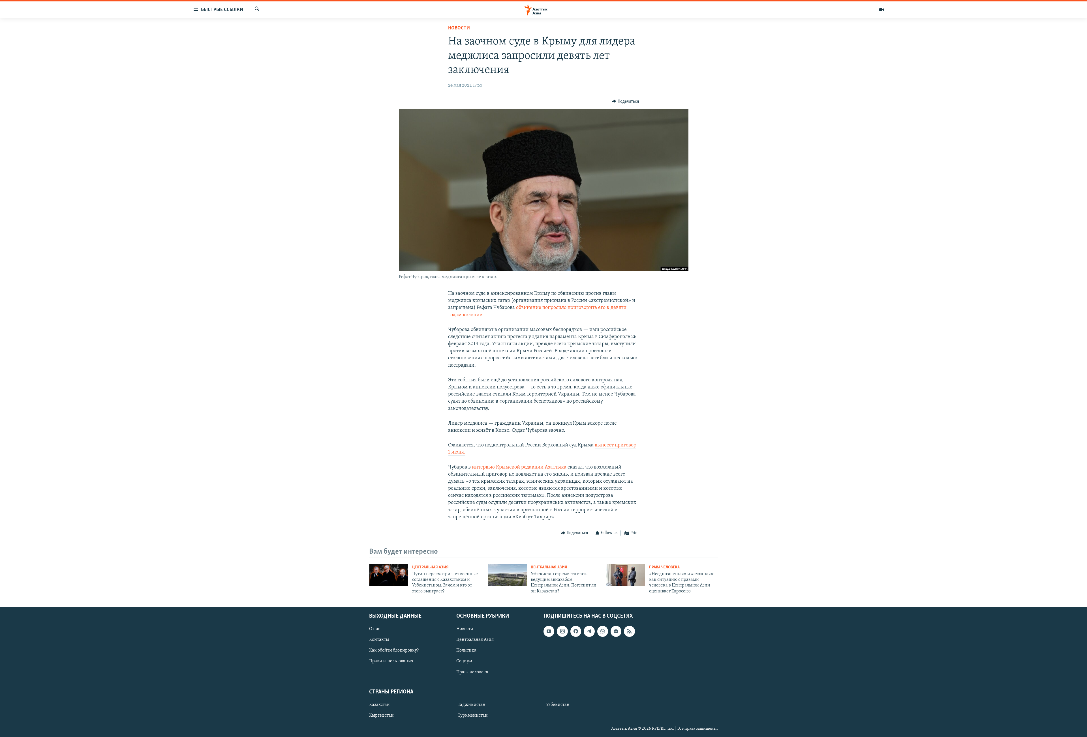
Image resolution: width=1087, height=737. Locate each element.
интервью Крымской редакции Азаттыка (520, 467)
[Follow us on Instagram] (562, 631)
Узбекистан (558, 704)
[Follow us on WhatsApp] (602, 631)
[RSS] (629, 631)
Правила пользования (391, 661)
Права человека (664, 567)
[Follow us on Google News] (616, 631)
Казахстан (379, 704)
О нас (374, 629)
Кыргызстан (381, 715)
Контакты (379, 640)
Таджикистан (471, 704)
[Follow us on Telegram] (589, 631)
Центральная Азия (430, 567)
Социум (464, 661)
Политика (466, 650)
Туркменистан (473, 715)
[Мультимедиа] (881, 10)
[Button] (625, 101)
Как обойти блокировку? (394, 650)
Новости (459, 28)
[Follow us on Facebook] (575, 631)
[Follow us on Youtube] (549, 631)
